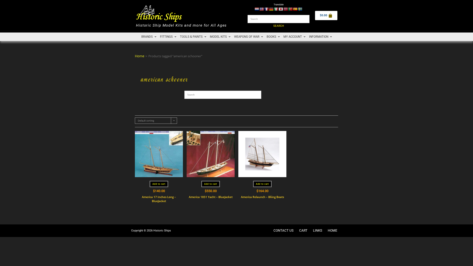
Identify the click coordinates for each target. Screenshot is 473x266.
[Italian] (276, 8)
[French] (266, 8)
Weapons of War (246, 36)
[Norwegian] (285, 8)
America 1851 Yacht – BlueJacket (211, 197)
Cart (303, 230)
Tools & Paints (191, 36)
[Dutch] (257, 8)
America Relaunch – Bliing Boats (262, 197)
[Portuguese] (290, 8)
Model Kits (218, 36)
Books (271, 36)
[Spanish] (295, 8)
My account (292, 36)
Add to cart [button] (158, 184)
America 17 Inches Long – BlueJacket (159, 199)
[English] (261, 8)
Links (317, 230)
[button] (148, 37)
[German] (271, 8)
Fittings (166, 36)
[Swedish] (300, 8)
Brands (147, 36)
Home (139, 56)
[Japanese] (281, 8)
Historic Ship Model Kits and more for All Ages (181, 25)
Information (318, 36)
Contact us (283, 230)
